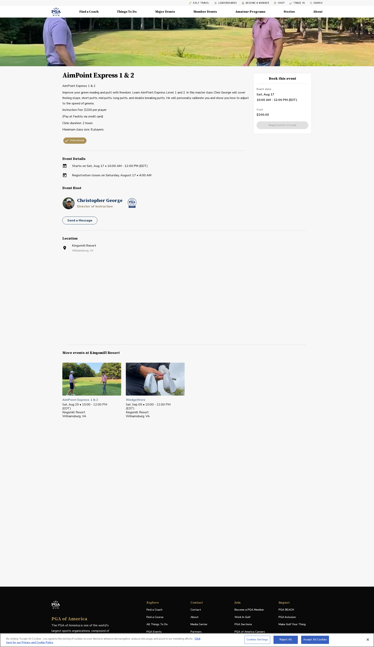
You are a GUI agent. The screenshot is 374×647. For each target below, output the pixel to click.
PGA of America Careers (250, 632)
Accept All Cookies (315, 639)
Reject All (286, 639)
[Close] (367, 639)
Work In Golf (242, 617)
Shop (279, 3)
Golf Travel (201, 3)
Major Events (165, 12)
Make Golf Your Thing (292, 624)
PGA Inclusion (287, 617)
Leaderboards (227, 3)
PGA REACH (286, 610)
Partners (196, 632)
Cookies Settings (257, 639)
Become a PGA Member (249, 610)
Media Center (199, 624)
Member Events (205, 12)
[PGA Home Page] (56, 12)
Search (318, 3)
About (318, 12)
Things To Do (127, 12)
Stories (289, 12)
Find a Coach (89, 12)
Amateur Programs (250, 12)
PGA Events (154, 632)
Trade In (297, 3)
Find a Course (154, 617)
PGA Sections (243, 624)
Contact (196, 610)
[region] (187, 640)
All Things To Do (157, 624)
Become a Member (257, 3)
